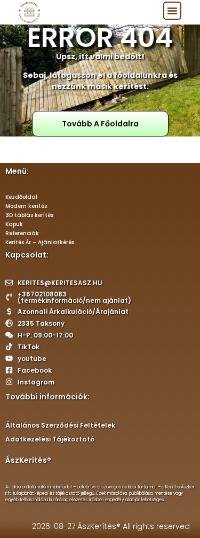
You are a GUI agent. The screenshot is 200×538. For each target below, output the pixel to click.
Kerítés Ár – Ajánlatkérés (39, 242)
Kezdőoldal (21, 197)
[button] (172, 11)
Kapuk (14, 224)
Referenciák (22, 233)
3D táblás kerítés (29, 215)
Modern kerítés (26, 206)
